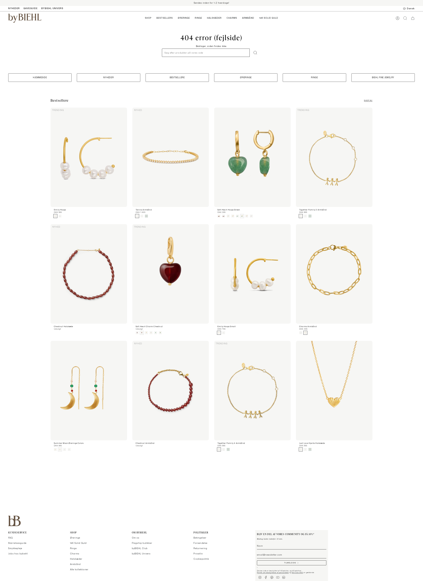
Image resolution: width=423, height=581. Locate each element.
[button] (148, 18)
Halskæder (76, 559)
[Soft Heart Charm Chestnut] (170, 274)
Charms (74, 553)
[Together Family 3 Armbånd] (334, 157)
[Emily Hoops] (89, 157)
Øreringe (75, 537)
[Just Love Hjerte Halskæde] (334, 390)
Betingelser (199, 537)
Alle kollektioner (79, 569)
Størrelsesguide (17, 543)
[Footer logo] (14, 521)
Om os (135, 537)
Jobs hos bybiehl (18, 553)
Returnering (200, 548)
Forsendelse (200, 543)
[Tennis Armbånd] (170, 157)
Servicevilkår (297, 572)
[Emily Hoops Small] (252, 274)
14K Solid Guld (78, 543)
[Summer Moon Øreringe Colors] (89, 390)
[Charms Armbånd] (334, 274)
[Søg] (255, 53)
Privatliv (198, 553)
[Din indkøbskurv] (413, 18)
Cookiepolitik (201, 559)
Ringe (73, 548)
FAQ (10, 537)
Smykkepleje (15, 548)
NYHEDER (14, 8)
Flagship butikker (142, 543)
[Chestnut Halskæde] (89, 274)
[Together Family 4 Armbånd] (252, 390)
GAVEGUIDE (30, 8)
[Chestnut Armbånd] (170, 390)
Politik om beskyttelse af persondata (273, 572)
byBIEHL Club (140, 548)
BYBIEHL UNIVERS (52, 8)
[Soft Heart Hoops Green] (252, 157)
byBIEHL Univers (141, 553)
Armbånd (75, 564)
